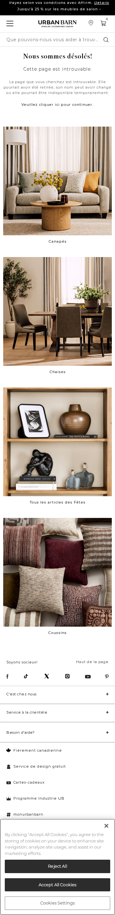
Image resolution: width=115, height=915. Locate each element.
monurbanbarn (28, 814)
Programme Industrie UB (39, 798)
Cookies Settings (57, 902)
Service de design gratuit (39, 766)
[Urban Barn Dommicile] (57, 23)
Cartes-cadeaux (29, 782)
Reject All (57, 866)
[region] (57, 867)
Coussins (57, 632)
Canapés (58, 241)
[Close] (106, 826)
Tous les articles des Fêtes (58, 502)
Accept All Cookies (57, 884)
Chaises (58, 372)
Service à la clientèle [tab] (26, 712)
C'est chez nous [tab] (21, 694)
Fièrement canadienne (37, 750)
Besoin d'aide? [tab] (20, 732)
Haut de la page (92, 662)
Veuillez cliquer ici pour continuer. (57, 104)
